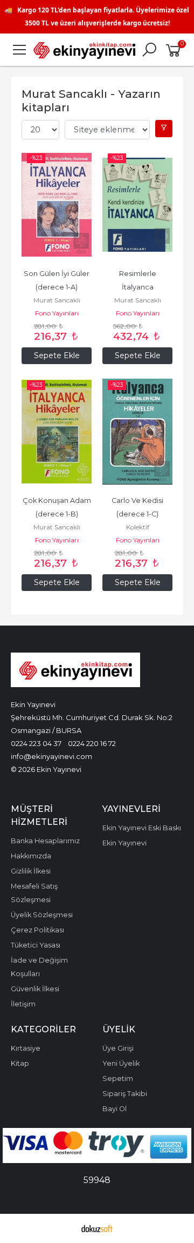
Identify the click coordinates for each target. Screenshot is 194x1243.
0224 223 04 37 (36, 743)
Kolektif (137, 527)
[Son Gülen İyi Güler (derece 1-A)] (57, 204)
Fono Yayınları (57, 313)
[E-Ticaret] (97, 1228)
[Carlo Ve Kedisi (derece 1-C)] (137, 431)
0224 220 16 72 (92, 743)
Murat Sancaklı (56, 300)
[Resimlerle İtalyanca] (137, 204)
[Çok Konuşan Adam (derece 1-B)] (57, 431)
